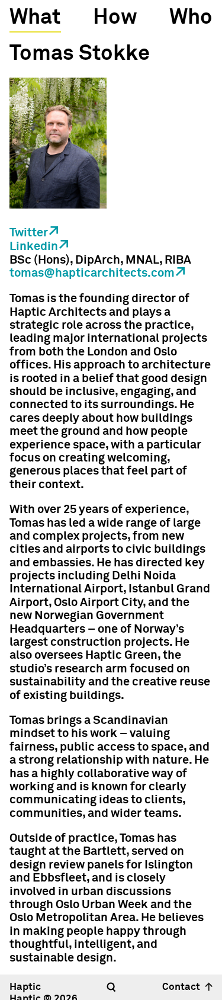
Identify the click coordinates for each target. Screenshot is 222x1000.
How (115, 17)
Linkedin (33, 246)
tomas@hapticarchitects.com (92, 273)
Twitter (28, 233)
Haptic (25, 987)
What (34, 17)
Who (191, 17)
